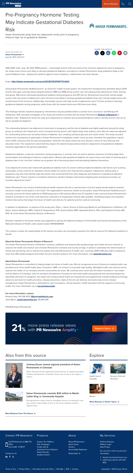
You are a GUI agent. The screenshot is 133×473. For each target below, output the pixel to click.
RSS (67, 469)
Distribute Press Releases (47, 449)
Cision (119, 469)
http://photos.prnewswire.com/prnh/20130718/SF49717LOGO (40, 81)
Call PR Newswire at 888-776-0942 (20, 443)
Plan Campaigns (43, 444)
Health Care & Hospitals (95, 377)
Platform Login (105, 444)
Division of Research (107, 114)
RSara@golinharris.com (42, 296)
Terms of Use (10, 469)
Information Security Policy (43, 469)
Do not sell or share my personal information (113, 452)
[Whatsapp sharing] (114, 53)
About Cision (73, 444)
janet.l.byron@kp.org (27, 299)
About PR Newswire (76, 441)
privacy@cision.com (119, 457)
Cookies (75, 469)
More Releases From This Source (19, 413)
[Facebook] (10, 456)
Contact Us (10, 453)
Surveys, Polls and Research (117, 377)
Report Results (43, 452)
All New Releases (107, 441)
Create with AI (42, 447)
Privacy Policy (24, 469)
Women (92, 396)
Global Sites (73, 453)
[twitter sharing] (102, 53)
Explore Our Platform (45, 441)
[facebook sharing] (97, 53)
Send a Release (111, 3)
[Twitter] (13, 456)
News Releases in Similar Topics (103, 402)
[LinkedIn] (6, 456)
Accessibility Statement (77, 449)
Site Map (59, 469)
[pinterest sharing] (119, 53)
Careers (71, 447)
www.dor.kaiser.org (102, 253)
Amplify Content (43, 454)
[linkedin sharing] (108, 53)
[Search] (129, 4)
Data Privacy (105, 447)
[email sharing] (125, 53)
